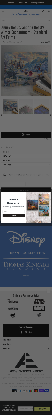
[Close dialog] (49, 193)
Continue (13, 215)
